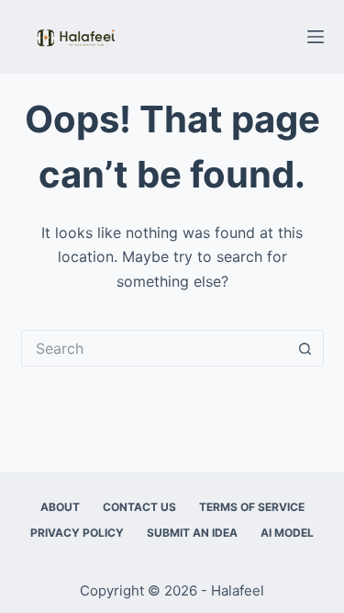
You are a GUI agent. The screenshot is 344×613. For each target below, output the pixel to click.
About (60, 507)
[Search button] (305, 348)
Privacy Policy (77, 532)
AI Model (287, 532)
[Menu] (315, 36)
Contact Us (139, 507)
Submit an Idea (192, 532)
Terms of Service (252, 507)
